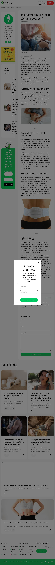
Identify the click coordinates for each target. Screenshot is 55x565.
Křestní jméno (23, 292)
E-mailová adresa (24, 286)
